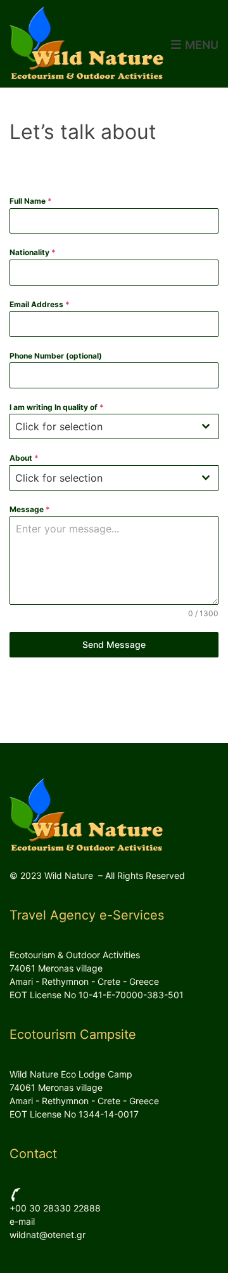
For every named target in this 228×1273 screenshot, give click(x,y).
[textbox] (102, 426)
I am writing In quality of (57, 407)
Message (30, 509)
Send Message (114, 644)
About (24, 458)
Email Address (40, 304)
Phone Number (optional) (56, 355)
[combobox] (114, 426)
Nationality (33, 252)
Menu (200, 44)
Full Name (31, 201)
